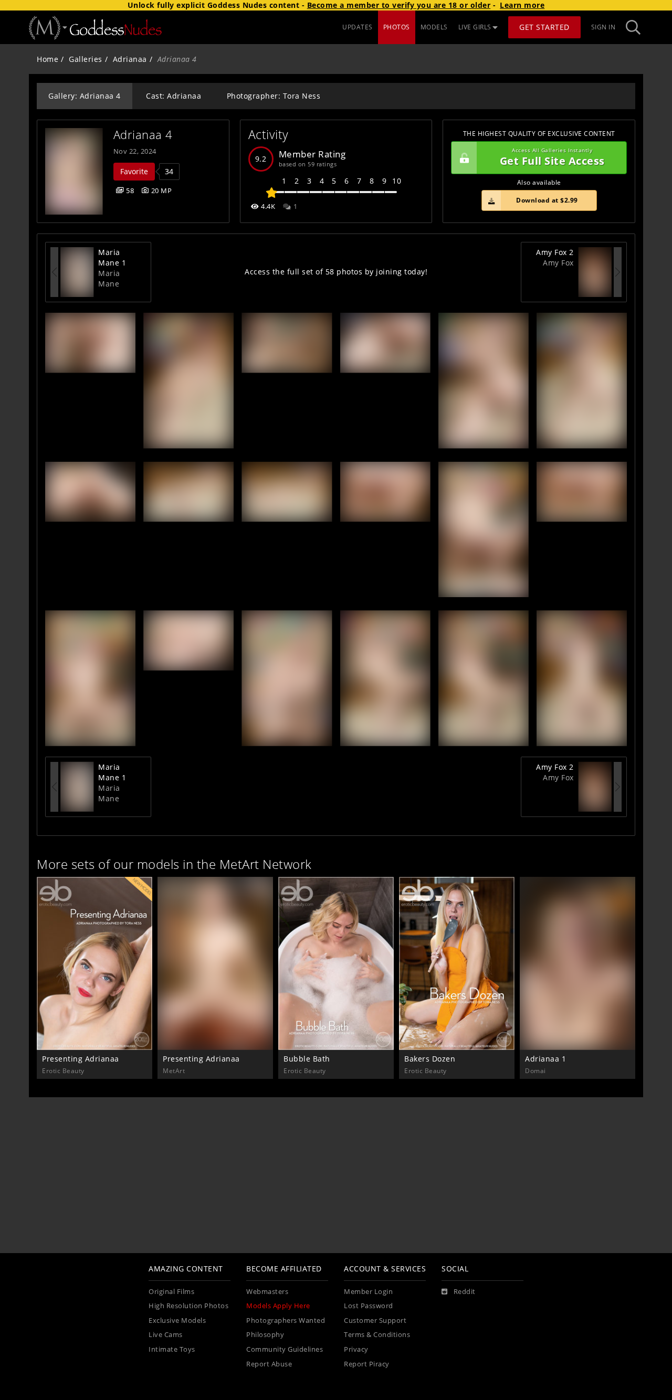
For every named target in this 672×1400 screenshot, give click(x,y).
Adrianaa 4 (143, 134)
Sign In (603, 27)
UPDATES (357, 27)
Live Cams (166, 1334)
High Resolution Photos (188, 1305)
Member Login (368, 1291)
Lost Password (368, 1305)
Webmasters (267, 1291)
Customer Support (375, 1320)
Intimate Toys (172, 1349)
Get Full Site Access (552, 157)
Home (47, 59)
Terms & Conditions (377, 1334)
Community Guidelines (284, 1349)
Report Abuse (269, 1364)
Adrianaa (130, 59)
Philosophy (265, 1334)
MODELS (434, 27)
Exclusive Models (177, 1320)
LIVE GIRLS (474, 27)
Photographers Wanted (285, 1320)
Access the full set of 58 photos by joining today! (336, 272)
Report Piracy (367, 1364)
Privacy (356, 1349)
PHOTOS (396, 27)
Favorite (134, 171)
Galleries (85, 59)
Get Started (544, 27)
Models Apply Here (278, 1305)
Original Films (171, 1291)
